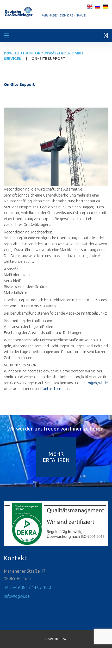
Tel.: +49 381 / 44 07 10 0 (27, 587)
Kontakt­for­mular (54, 388)
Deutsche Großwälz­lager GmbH (43, 53)
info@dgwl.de (96, 383)
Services (12, 58)
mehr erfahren (56, 457)
